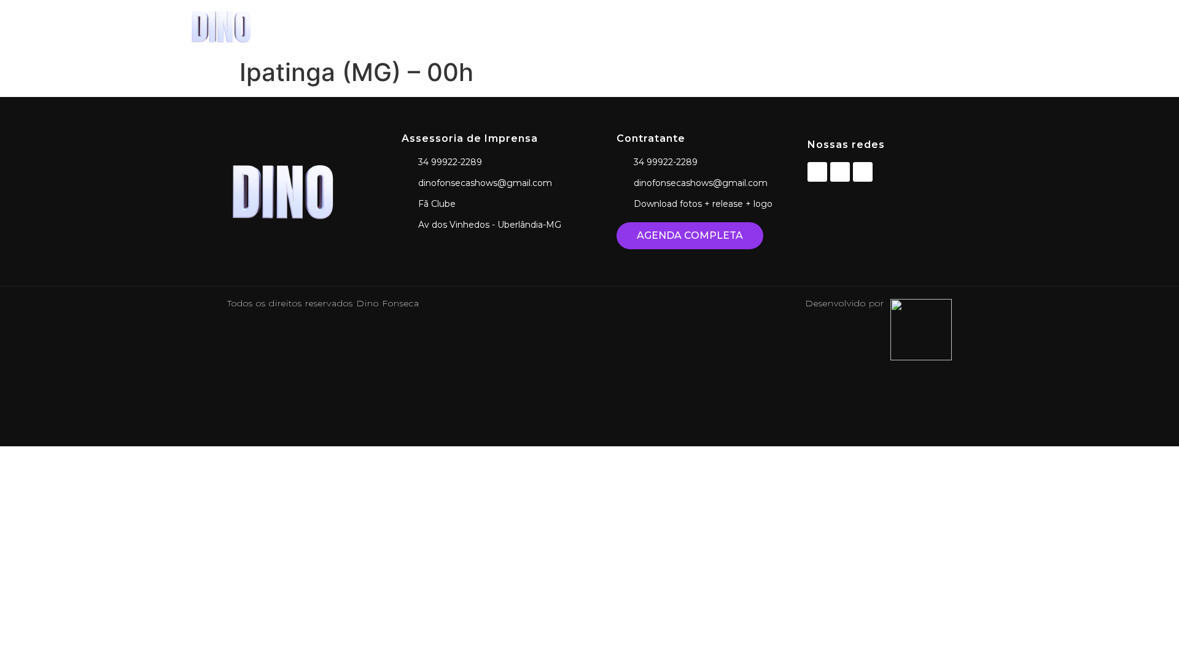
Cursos (868, 26)
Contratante (940, 26)
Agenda (710, 26)
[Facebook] (817, 172)
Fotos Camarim (791, 26)
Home (652, 26)
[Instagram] (840, 172)
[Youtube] (863, 172)
